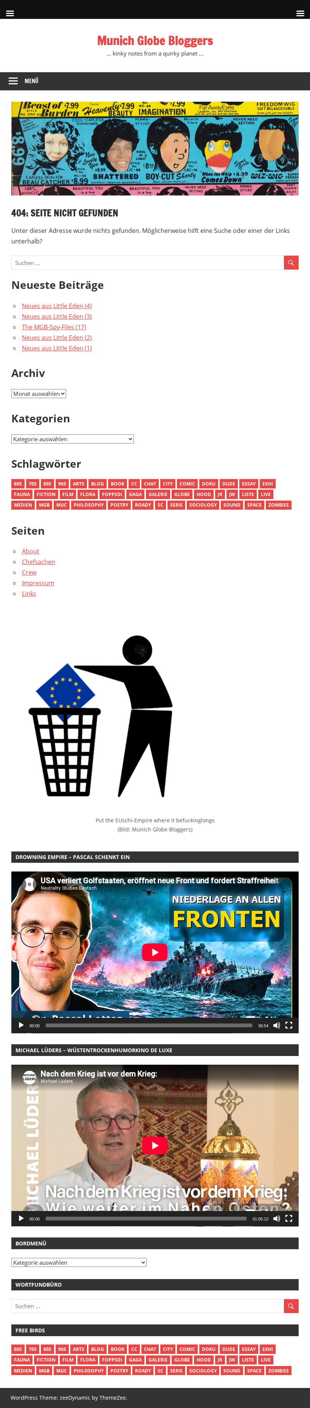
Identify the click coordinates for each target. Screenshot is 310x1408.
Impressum (38, 583)
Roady (143, 505)
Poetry (119, 505)
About (30, 551)
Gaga (135, 494)
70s (33, 484)
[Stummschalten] (277, 1025)
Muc (61, 505)
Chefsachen (38, 562)
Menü (32, 81)
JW (232, 494)
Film (67, 494)
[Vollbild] (289, 1025)
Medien (23, 505)
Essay (249, 484)
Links (29, 593)
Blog (97, 484)
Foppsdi (112, 494)
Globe (182, 494)
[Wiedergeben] (21, 1025)
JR (220, 494)
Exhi (267, 484)
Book (117, 484)
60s (18, 484)
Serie (176, 505)
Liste (248, 494)
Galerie (158, 494)
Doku (208, 484)
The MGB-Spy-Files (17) (54, 327)
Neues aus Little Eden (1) (57, 348)
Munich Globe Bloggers (155, 40)
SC (160, 505)
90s (62, 484)
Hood (204, 494)
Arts (78, 484)
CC (134, 484)
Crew (29, 572)
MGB (44, 505)
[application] (155, 952)
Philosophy (89, 505)
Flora (87, 494)
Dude (228, 484)
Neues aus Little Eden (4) (57, 306)
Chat (150, 484)
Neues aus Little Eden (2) (57, 337)
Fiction (46, 494)
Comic (187, 484)
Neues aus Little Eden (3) (57, 316)
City (168, 484)
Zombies (278, 505)
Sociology (203, 505)
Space (254, 505)
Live (266, 494)
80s (47, 484)
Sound (231, 505)
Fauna (22, 494)
